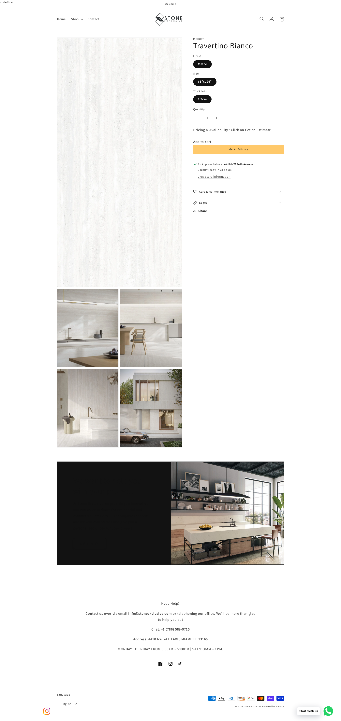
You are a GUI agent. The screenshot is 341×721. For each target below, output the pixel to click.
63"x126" (205, 81)
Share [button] (202, 211)
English (66, 704)
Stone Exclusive (252, 706)
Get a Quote (90, 543)
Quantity (199, 109)
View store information (214, 176)
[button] (76, 19)
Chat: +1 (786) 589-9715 (170, 629)
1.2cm (202, 99)
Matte (202, 64)
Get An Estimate (238, 149)
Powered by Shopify (273, 706)
